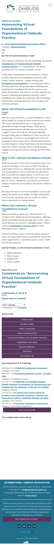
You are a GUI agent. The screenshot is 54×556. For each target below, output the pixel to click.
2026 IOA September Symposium (32, 368)
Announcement (18, 47)
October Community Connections (32, 403)
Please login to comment (14, 298)
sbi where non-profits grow (29, 542)
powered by (20, 538)
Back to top (26, 532)
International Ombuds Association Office (25, 44)
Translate (22, 307)
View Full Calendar (27, 410)
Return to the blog (11, 20)
